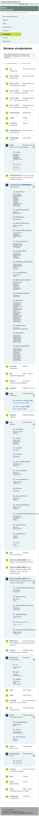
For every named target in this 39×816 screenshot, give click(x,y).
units (17, 542)
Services (5, 37)
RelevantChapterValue (19, 346)
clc (16, 664)
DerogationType (19, 596)
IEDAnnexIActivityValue (19, 280)
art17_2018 (14, 105)
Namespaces (7, 41)
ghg (11, 393)
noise (12, 746)
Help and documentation (10, 16)
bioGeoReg (19, 429)
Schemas (5, 30)
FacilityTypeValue (19, 272)
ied (11, 553)
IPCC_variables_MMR (19, 406)
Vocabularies (7, 34)
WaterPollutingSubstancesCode (19, 630)
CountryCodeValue (19, 241)
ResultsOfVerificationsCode (19, 605)
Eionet (10, 12)
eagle (17, 672)
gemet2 (13, 388)
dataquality (14, 138)
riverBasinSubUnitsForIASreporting (19, 514)
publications (15, 754)
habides (13, 415)
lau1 (11, 690)
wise (11, 789)
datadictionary (15, 130)
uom (11, 782)
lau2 (11, 695)
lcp (11, 708)
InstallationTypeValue (19, 293)
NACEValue (19, 300)
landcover (14, 657)
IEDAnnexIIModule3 (16, 567)
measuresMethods (19, 470)
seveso (13, 769)
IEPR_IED (14, 641)
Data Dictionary (18, 12)
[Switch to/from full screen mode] (27, 5)
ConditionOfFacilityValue (19, 230)
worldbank (14, 796)
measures (19, 454)
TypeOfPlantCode (19, 614)
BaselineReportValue (19, 210)
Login (23, 4)
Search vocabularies (12, 63)
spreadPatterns (19, 534)
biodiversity (14, 113)
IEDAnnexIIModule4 (16, 579)
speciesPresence (19, 525)
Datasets (5, 20)
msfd (12, 715)
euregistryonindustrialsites (16, 185)
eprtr (12, 145)
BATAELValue (19, 217)
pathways (19, 488)
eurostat (13, 366)
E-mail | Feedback (8, 809)
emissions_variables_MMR (19, 400)
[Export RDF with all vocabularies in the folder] (33, 147)
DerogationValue (19, 251)
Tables (5, 23)
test (11, 776)
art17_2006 (14, 91)
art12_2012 (14, 76)
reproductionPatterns (19, 505)
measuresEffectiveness (19, 461)
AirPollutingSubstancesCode (19, 588)
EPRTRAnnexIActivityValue (19, 262)
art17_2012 (14, 98)
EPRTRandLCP (16, 175)
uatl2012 (18, 679)
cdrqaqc (18, 438)
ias (11, 422)
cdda (12, 118)
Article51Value (19, 192)
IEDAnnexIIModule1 (16, 560)
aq (11, 69)
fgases (12, 381)
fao (11, 373)
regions (18, 729)
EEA (11, 2)
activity (18, 152)
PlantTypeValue (19, 325)
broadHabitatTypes (19, 722)
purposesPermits (19, 496)
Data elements (7, 27)
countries (19, 448)
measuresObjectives (19, 479)
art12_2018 (14, 83)
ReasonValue (19, 333)
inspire (12, 650)
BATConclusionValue (19, 223)
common (13, 123)
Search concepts (26, 63)
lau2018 (13, 700)
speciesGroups (19, 737)
